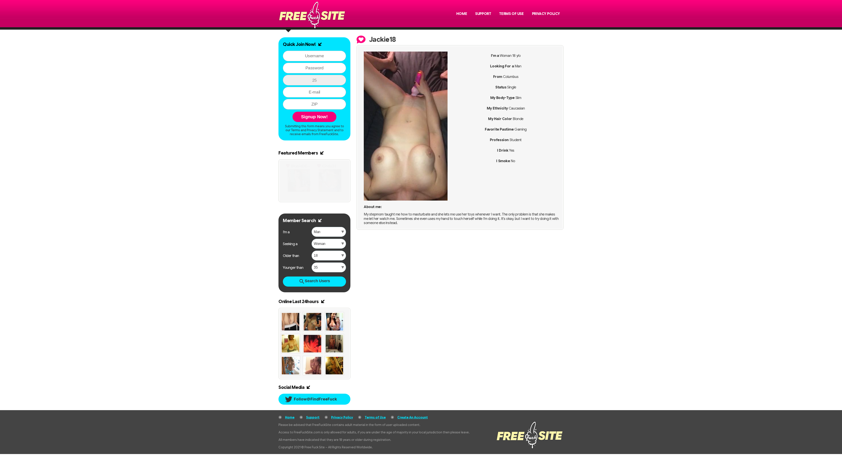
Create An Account (412, 417)
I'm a (286, 232)
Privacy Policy (546, 14)
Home (461, 14)
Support (483, 14)
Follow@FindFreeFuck (315, 399)
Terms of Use (511, 14)
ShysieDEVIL (301, 166)
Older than (291, 256)
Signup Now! (314, 116)
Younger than (293, 268)
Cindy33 (329, 166)
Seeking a (290, 244)
